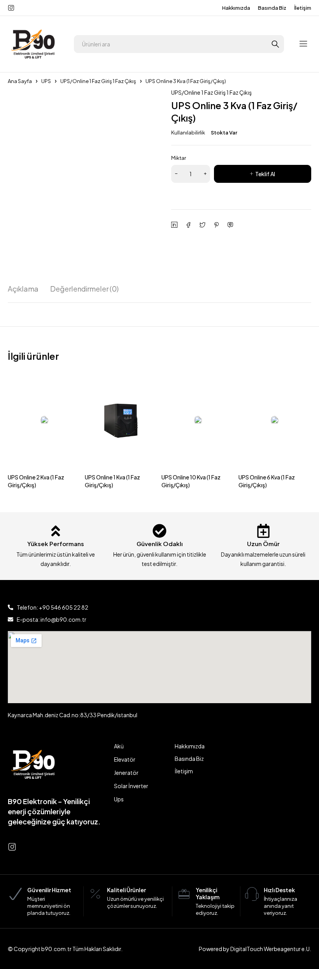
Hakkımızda (236, 8)
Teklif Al (265, 173)
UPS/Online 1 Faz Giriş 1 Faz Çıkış (98, 81)
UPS (46, 81)
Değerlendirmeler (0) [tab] (84, 289)
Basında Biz (272, 8)
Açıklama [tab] (23, 289)
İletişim (302, 8)
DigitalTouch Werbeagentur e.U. (270, 948)
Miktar (178, 158)
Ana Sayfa (20, 81)
